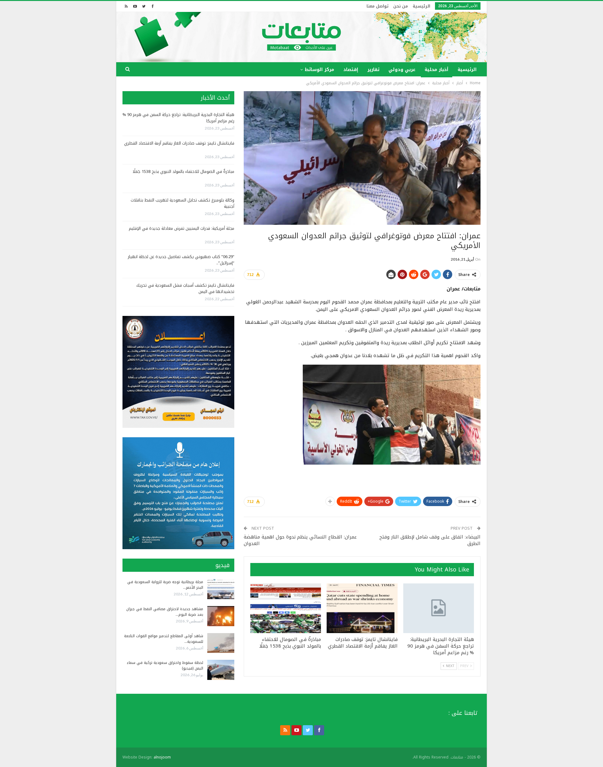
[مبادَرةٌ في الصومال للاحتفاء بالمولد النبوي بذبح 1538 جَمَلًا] (285, 608)
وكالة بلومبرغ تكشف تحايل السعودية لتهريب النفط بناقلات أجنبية (182, 203)
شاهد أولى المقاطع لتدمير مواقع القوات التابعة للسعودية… (163, 638)
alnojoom (162, 757)
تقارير (373, 69)
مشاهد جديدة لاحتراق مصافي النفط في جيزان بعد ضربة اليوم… (164, 611)
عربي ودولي (402, 69)
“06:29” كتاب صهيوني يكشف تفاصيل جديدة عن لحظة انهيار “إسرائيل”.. (181, 260)
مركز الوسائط (319, 69)
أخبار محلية (436, 69)
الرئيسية (421, 6)
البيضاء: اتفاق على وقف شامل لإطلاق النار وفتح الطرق (430, 540)
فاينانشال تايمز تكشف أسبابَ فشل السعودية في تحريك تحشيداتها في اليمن (185, 288)
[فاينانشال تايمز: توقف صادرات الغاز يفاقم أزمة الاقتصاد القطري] (362, 608)
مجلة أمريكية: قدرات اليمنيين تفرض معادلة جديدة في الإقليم (181, 228)
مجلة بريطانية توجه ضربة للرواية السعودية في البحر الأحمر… (165, 584)
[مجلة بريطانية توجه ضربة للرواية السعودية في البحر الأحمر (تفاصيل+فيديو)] (220, 589)
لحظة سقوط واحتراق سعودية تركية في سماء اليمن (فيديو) (165, 665)
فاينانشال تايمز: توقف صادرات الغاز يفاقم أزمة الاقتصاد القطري (179, 143)
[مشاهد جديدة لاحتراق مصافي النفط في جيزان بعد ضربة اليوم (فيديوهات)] (220, 616)
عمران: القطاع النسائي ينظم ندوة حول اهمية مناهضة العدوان (300, 540)
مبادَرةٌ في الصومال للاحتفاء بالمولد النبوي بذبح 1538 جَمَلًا (183, 171)
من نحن (400, 6)
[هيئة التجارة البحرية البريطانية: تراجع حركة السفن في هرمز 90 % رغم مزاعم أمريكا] (438, 608)
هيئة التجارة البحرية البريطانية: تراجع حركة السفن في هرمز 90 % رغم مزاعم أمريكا (178, 118)
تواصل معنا (377, 6)
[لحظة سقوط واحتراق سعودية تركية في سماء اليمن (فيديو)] (220, 670)
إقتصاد (350, 69)
